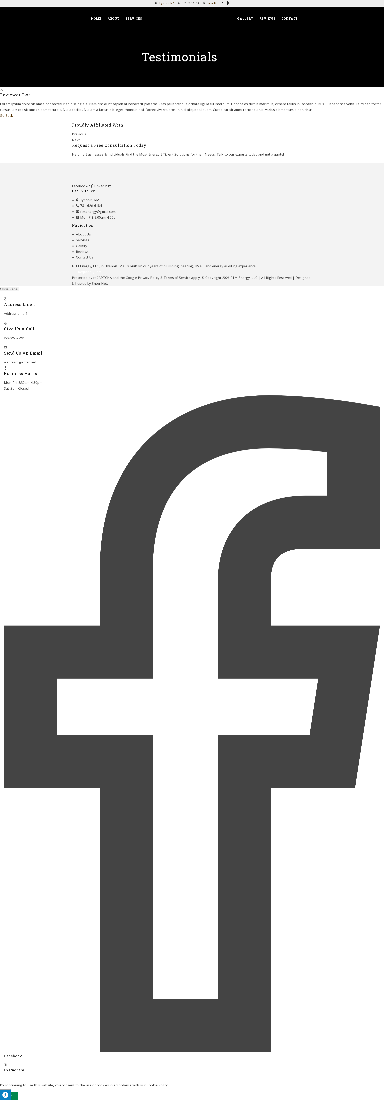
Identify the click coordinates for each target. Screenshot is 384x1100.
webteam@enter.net (20, 362)
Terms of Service (177, 278)
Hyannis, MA (166, 3)
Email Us (212, 3)
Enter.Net (99, 283)
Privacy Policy (148, 278)
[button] (192, 134)
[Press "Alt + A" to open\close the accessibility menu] (5, 1094)
